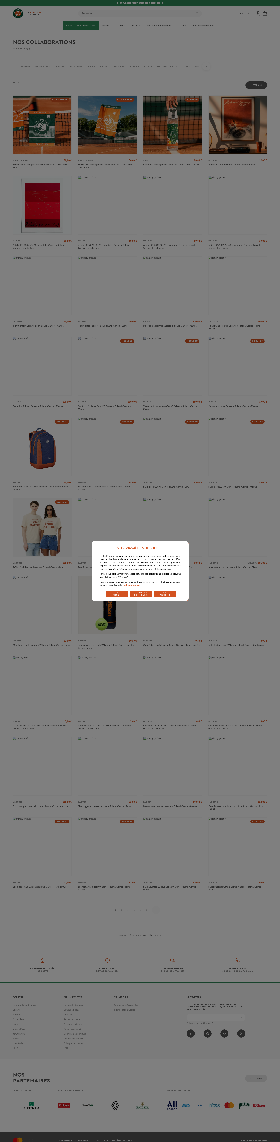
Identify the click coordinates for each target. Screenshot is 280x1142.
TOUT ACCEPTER (165, 593)
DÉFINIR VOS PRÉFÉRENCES (141, 593)
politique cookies (132, 585)
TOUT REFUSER (117, 593)
